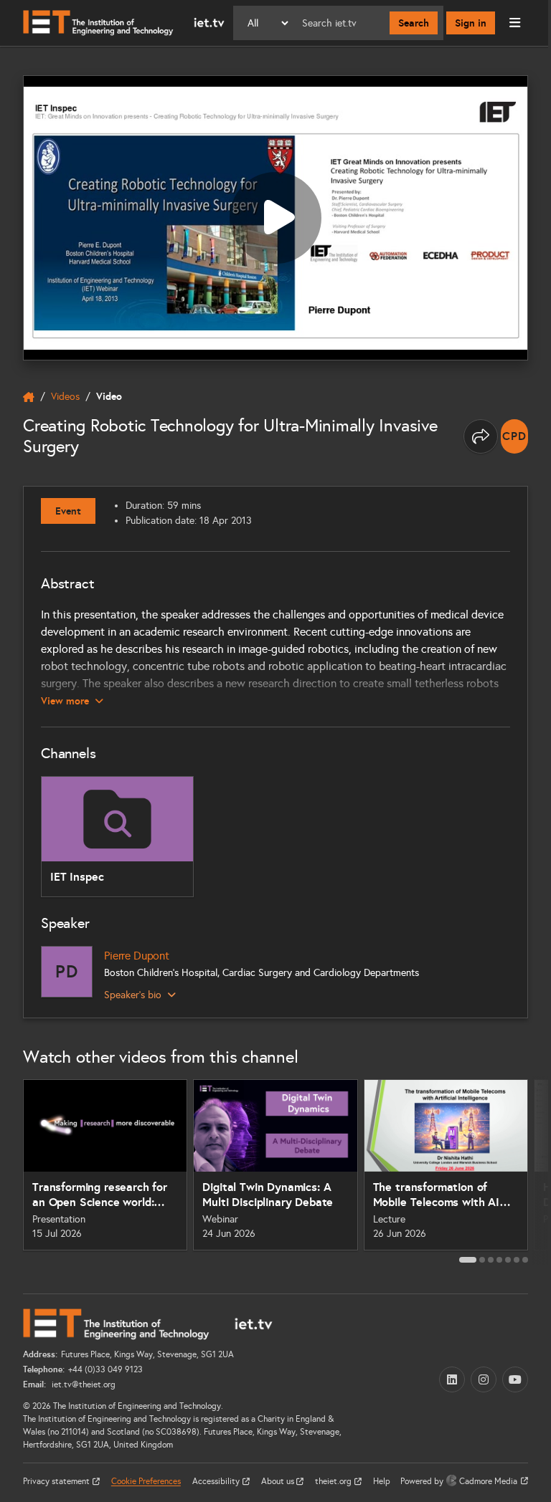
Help (381, 1481)
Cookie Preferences (146, 1481)
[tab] (467, 1260)
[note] (514, 436)
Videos (65, 397)
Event (68, 510)
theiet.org (334, 1481)
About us (278, 1481)
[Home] (124, 23)
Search (413, 22)
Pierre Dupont (136, 955)
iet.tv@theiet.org (83, 1384)
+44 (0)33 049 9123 (105, 1369)
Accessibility (217, 1481)
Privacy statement (57, 1481)
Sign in (470, 22)
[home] (28, 397)
